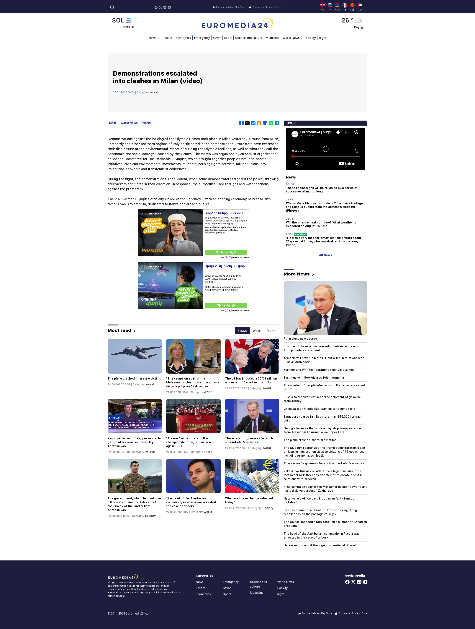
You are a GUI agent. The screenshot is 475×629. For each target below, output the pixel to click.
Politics (168, 38)
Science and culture (249, 38)
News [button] (152, 38)
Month (271, 331)
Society (311, 38)
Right (322, 38)
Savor (217, 38)
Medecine (272, 38)
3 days (242, 331)
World (154, 92)
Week (257, 331)
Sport (228, 38)
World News (129, 123)
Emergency (202, 38)
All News (325, 255)
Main (112, 123)
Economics (183, 38)
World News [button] (291, 38)
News (200, 582)
